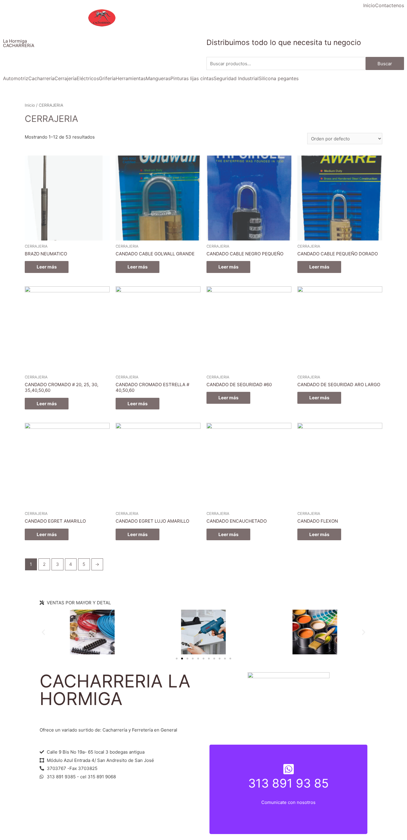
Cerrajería (66, 78)
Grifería (107, 78)
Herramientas (131, 78)
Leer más (47, 267)
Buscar (385, 63)
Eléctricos (88, 78)
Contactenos (389, 5)
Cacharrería (41, 78)
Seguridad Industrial (236, 78)
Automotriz (15, 78)
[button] (177, 658)
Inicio (369, 5)
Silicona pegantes (279, 78)
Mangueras (158, 78)
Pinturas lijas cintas (192, 78)
